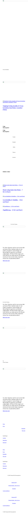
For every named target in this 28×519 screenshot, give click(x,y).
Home (4, 424)
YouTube (4, 438)
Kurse (4, 426)
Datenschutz (5, 440)
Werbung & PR (14, 482)
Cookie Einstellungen (6, 505)
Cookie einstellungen (6, 490)
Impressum (4, 442)
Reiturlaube (23, 428)
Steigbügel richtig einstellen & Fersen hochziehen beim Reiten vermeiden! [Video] (13, 108)
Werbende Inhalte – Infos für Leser (14, 485)
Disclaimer (14, 488)
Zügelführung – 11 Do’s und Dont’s (13, 210)
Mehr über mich (6, 260)
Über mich (23, 430)
